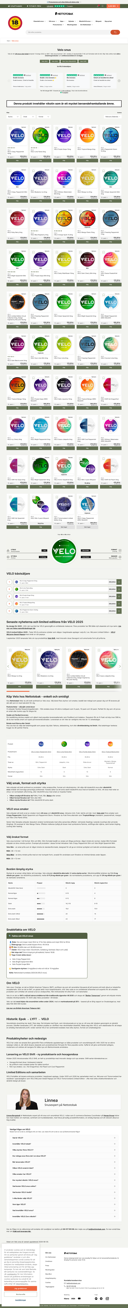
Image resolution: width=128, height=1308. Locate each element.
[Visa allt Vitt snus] (56, 21)
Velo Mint (55, 61)
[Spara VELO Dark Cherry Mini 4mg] (80, 252)
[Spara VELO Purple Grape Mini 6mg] (33, 252)
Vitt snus (52, 21)
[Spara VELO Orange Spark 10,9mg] (57, 211)
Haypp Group (109, 1115)
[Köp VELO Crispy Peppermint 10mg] (119, 582)
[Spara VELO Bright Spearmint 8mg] (80, 295)
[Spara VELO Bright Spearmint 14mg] (33, 459)
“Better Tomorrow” (93, 995)
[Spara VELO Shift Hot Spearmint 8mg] (10, 497)
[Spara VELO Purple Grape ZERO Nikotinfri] (33, 378)
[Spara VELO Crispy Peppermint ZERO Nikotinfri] (80, 497)
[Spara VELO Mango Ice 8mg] (80, 171)
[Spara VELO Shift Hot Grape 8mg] (10, 459)
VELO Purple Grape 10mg (87, 752)
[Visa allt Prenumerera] (63, 25)
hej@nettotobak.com (73, 1283)
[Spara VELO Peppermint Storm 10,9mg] (104, 128)
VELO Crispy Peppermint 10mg (41, 752)
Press (47, 1265)
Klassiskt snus (39, 21)
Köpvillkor (48, 1274)
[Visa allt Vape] (64, 21)
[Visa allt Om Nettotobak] (92, 25)
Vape (61, 21)
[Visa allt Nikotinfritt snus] (91, 21)
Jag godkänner (20, 1288)
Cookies (48, 1282)
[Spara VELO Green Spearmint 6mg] (57, 295)
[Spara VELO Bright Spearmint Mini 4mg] (10, 252)
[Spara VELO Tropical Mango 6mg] (80, 128)
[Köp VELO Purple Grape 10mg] (119, 596)
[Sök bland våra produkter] (115, 32)
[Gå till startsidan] (64, 13)
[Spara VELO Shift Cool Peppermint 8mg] (80, 418)
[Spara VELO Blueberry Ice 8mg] (33, 171)
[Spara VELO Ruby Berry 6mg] (10, 211)
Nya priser (108, 21)
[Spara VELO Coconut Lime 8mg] (104, 337)
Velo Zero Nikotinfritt (69, 61)
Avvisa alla (20, 1294)
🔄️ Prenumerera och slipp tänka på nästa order (63, 2)
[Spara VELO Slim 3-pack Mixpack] (33, 497)
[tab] (18, 691)
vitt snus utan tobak (22, 54)
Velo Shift (83, 61)
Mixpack (98, 21)
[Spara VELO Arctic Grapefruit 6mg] (57, 459)
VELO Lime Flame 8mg (64, 752)
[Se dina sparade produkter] (102, 6)
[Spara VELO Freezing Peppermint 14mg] (80, 337)
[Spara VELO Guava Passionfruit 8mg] (104, 252)
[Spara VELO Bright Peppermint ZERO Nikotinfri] (104, 295)
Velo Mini (45, 61)
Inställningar (20, 1300)
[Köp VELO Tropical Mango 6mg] (119, 603)
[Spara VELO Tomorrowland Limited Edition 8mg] (57, 497)
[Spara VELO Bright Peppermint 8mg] (33, 418)
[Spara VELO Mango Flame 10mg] (80, 211)
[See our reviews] (59, 6)
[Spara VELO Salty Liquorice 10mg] (57, 378)
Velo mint (100, 813)
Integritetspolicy (50, 1278)
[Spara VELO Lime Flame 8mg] (33, 128)
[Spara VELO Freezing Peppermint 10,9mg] (33, 295)
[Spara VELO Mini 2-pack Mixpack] (80, 459)
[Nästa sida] (120, 666)
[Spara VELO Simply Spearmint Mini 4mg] (104, 171)
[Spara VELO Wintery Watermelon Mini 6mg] (57, 171)
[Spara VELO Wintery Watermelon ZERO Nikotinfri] (104, 418)
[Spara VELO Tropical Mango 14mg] (10, 378)
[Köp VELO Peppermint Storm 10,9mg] (119, 611)
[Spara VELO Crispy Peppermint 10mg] (10, 128)
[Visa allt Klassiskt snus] (45, 21)
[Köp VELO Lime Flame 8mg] (119, 589)
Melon (49, 796)
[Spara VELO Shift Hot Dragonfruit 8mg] (104, 378)
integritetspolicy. (22, 1284)
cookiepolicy (12, 1274)
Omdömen (48, 1261)
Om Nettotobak (85, 25)
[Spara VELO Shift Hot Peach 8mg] (104, 459)
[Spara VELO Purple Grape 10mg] (57, 128)
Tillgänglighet (49, 1287)
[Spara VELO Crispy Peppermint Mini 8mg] (10, 171)
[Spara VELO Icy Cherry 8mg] (10, 418)
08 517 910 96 (71, 1286)
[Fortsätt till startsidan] (93, 1252)
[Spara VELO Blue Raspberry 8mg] (33, 211)
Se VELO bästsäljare (64, 66)
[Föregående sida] (8, 666)
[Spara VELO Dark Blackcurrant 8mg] (10, 337)
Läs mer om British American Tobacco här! (23, 1008)
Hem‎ (8, 41)
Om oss (48, 1253)
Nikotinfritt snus (85, 21)
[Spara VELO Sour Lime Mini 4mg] (33, 337)
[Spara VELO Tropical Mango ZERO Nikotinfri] (80, 378)
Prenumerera (57, 25)
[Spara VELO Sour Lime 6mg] (57, 337)
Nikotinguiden (72, 25)
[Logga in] (98, 6)
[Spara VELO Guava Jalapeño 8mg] (57, 418)
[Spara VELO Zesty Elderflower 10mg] (57, 252)
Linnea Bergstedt (13, 1115)
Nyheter (71, 21)
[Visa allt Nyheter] (75, 21)
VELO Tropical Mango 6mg (110, 752)
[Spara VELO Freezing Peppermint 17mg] (104, 211)
